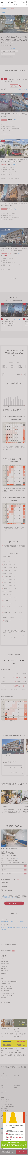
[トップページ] (10, 2)
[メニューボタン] (2, 2)
